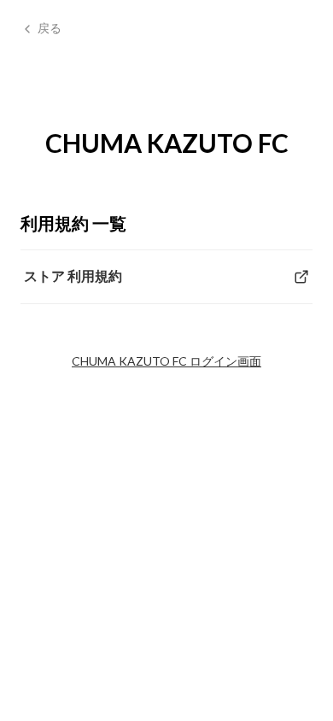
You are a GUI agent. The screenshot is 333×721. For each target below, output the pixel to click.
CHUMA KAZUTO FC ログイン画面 (166, 361)
